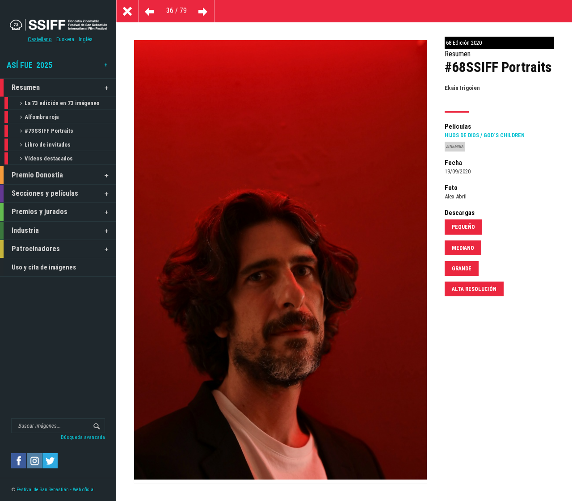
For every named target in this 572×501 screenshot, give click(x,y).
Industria (25, 230)
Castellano (40, 39)
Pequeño (463, 227)
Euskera (65, 39)
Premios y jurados (39, 211)
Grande (461, 268)
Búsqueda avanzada (83, 437)
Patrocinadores (36, 248)
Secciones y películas (45, 193)
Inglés (86, 39)
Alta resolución (474, 289)
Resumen (26, 87)
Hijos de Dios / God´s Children (485, 135)
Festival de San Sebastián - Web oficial (56, 490)
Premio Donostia (37, 175)
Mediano (463, 248)
